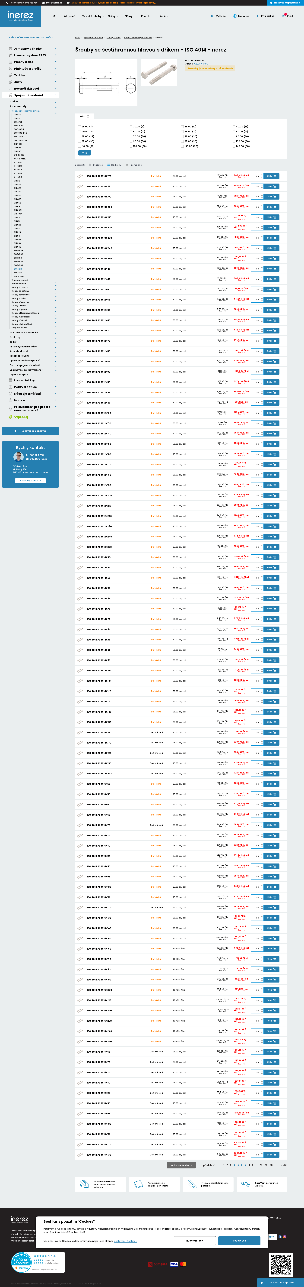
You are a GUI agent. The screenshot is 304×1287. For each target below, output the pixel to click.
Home (56, 16)
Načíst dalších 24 (180, 1165)
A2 (195, 63)
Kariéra (164, 16)
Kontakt (146, 16)
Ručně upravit (194, 1240)
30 (271, 1165)
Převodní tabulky (91, 16)
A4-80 (204, 63)
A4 (198, 63)
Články (128, 16)
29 (266, 1165)
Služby (111, 16)
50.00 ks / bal (179, 268)
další (284, 1165)
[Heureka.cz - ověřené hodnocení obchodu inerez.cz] (38, 1272)
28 (261, 1165)
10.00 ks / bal (179, 948)
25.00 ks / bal (179, 176)
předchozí (209, 1165)
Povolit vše (239, 1240)
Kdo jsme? (70, 16)
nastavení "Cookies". (125, 1241)
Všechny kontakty (30, 480)
